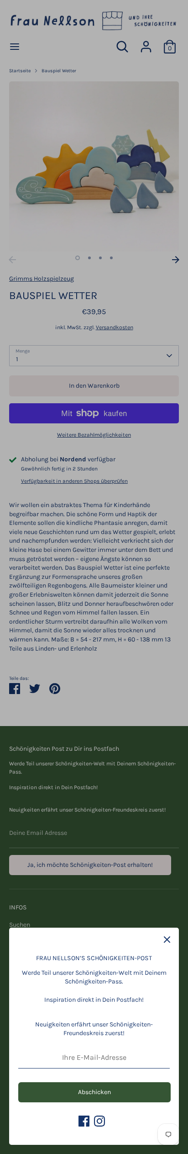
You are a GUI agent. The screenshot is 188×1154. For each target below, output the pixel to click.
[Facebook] (83, 1121)
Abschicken (94, 1092)
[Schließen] (167, 940)
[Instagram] (99, 1121)
